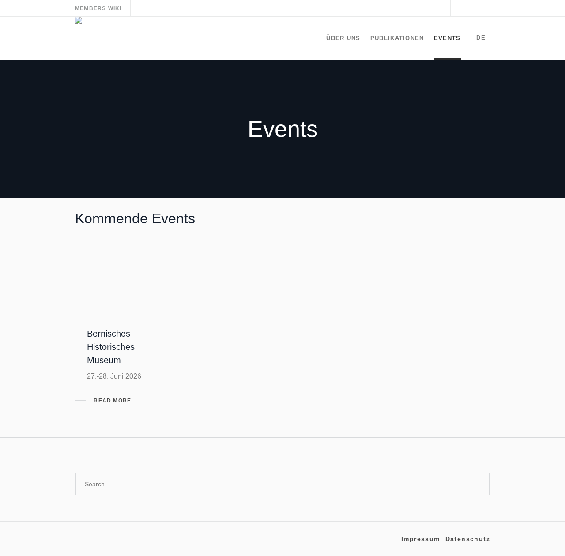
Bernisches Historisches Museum (111, 347)
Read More (112, 401)
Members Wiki (98, 8)
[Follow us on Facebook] (473, 8)
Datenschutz (467, 538)
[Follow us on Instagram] (462, 8)
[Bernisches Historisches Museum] (125, 282)
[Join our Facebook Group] (483, 8)
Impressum (420, 538)
